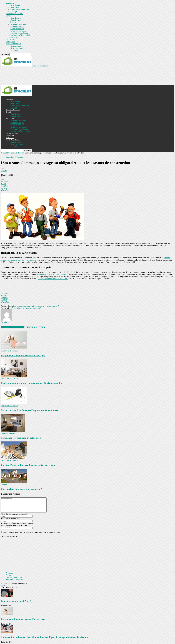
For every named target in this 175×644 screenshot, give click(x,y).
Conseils (9, 16)
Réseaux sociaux (16, 48)
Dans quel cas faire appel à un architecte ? (21, 489)
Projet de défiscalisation (19, 33)
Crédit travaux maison (18, 31)
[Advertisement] (44, 75)
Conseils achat (15, 18)
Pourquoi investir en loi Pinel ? (16, 601)
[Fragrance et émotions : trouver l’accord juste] (14, 349)
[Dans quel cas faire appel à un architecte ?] (14, 482)
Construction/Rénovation (19, 9)
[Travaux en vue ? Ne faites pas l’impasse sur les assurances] (14, 403)
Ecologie (13, 12)
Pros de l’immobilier (13, 44)
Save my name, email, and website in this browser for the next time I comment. (32, 532)
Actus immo (15, 5)
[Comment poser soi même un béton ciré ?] (13, 431)
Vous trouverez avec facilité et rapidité (51, 274)
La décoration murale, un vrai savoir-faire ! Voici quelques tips (31, 383)
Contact (9, 575)
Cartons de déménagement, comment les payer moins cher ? (36, 306)
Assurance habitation (18, 24)
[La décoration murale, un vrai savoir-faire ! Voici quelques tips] (14, 376)
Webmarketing (15, 50)
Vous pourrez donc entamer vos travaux (53, 279)
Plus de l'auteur (34, 327)
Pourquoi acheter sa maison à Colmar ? (26, 308)
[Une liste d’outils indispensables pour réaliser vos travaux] (14, 458)
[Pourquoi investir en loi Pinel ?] (7, 597)
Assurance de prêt (17, 27)
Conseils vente (15, 20)
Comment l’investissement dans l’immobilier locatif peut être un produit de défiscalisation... (45, 637)
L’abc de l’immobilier (14, 577)
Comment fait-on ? (13, 37)
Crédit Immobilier (17, 29)
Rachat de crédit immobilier (20, 35)
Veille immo (10, 42)
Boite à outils (11, 22)
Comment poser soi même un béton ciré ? (21, 438)
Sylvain (4, 171)
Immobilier (10, 3)
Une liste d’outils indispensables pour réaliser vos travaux (29, 465)
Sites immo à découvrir (14, 579)
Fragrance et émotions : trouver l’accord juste (23, 355)
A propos (9, 573)
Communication (16, 46)
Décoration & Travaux (14, 14)
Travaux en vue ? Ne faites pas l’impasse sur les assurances (29, 410)
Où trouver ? (10, 39)
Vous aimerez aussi (12, 327)
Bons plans (14, 7)
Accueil (4, 153)
